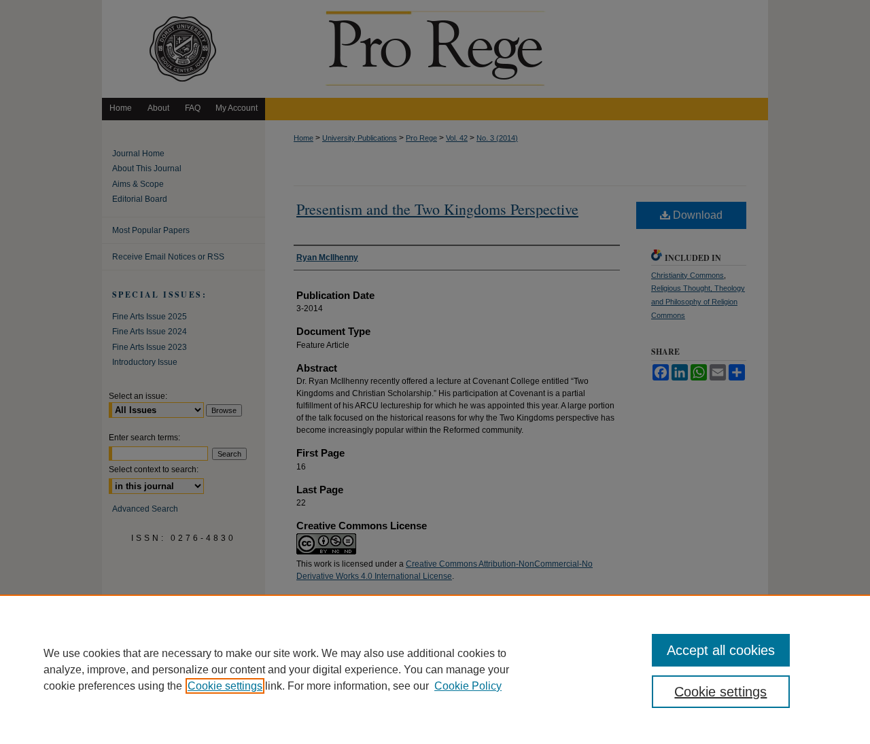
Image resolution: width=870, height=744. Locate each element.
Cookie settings (225, 686)
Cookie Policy (468, 686)
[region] (435, 669)
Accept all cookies (721, 650)
